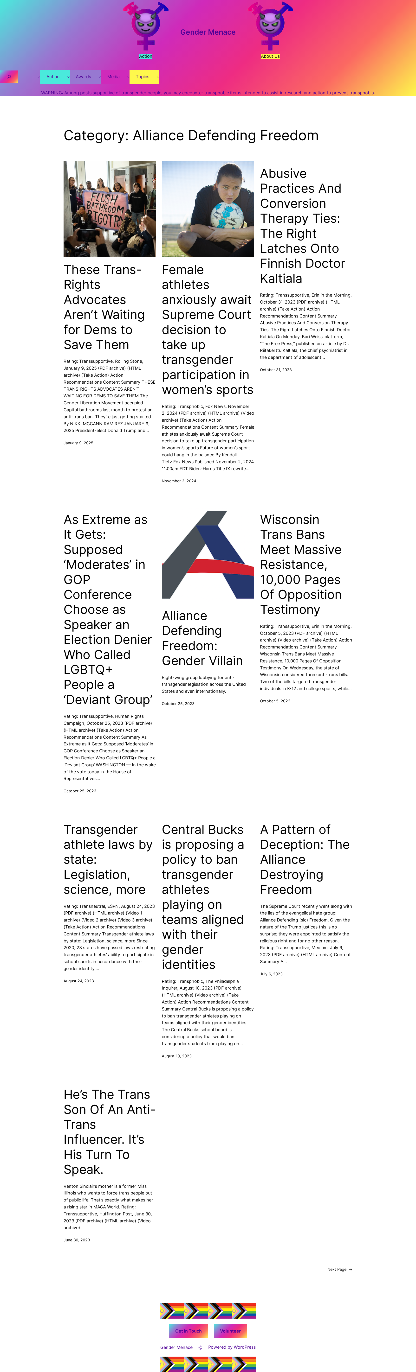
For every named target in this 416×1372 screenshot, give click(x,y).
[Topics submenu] (158, 77)
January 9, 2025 (78, 442)
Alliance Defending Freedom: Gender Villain (202, 638)
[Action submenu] (68, 77)
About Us (270, 56)
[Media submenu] (128, 77)
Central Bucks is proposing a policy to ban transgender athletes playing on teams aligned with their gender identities (203, 897)
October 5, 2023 (275, 701)
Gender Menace (208, 32)
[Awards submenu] (99, 77)
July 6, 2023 (271, 974)
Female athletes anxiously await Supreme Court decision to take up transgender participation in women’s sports (208, 329)
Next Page (339, 1269)
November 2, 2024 (179, 480)
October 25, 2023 (80, 790)
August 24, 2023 (79, 980)
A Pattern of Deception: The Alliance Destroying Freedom (305, 859)
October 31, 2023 (276, 369)
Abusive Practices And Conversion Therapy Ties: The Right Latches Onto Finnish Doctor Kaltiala (302, 226)
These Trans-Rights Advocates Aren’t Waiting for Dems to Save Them (104, 307)
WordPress (245, 1347)
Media (113, 76)
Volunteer (230, 1331)
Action (53, 76)
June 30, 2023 (77, 1240)
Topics (142, 76)
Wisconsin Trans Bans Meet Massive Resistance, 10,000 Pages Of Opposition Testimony (301, 564)
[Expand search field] (9, 76)
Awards (83, 76)
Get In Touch (188, 1331)
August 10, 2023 (177, 1056)
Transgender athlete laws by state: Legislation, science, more (108, 859)
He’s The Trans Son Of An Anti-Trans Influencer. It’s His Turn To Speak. (110, 1132)
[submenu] (39, 77)
